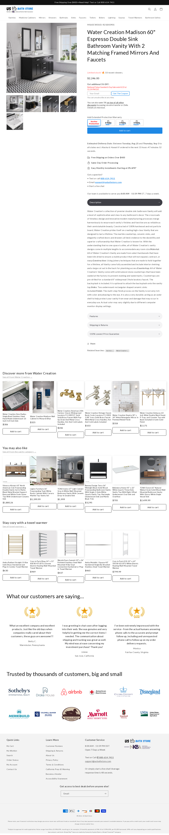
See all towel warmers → (15, 526)
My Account (12, 764)
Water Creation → (122, 350)
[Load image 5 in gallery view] (15, 121)
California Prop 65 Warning (58, 769)
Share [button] (92, 343)
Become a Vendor (54, 774)
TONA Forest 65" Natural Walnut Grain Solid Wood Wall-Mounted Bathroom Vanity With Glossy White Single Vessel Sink (153, 492)
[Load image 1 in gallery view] (15, 104)
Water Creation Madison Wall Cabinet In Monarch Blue (42, 417)
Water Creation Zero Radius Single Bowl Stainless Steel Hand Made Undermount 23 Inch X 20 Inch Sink (14, 417)
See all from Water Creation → (17, 377)
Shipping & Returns (54, 751)
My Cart (10, 746)
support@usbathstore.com (108, 182)
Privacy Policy (52, 760)
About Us (50, 755)
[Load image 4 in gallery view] (68, 104)
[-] (94, 123)
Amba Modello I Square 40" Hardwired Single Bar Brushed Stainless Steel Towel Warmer (97, 564)
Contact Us (12, 769)
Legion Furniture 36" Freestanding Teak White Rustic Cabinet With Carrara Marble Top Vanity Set (42, 492)
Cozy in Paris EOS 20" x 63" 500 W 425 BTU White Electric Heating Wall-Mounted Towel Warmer (125, 564)
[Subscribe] (105, 794)
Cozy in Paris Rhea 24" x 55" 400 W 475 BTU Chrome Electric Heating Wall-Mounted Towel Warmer (43, 564)
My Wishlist (12, 751)
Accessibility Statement (56, 778)
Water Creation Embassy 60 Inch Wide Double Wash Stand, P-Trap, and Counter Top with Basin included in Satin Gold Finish (153, 417)
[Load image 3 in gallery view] (50, 104)
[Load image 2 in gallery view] (32, 104)
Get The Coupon (120, 93)
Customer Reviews (54, 746)
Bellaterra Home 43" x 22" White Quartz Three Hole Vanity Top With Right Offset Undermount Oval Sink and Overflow (124, 492)
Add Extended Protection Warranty (104, 117)
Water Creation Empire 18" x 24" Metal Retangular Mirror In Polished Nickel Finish (125, 417)
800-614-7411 (108, 178)
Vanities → (110, 350)
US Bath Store (87, 816)
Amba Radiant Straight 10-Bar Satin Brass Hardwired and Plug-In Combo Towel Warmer (15, 564)
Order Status (12, 760)
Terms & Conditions (55, 764)
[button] (12, 17)
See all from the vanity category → (19, 451)
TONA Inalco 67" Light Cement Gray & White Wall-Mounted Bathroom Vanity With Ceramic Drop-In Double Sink (71, 492)
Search (10, 755)
